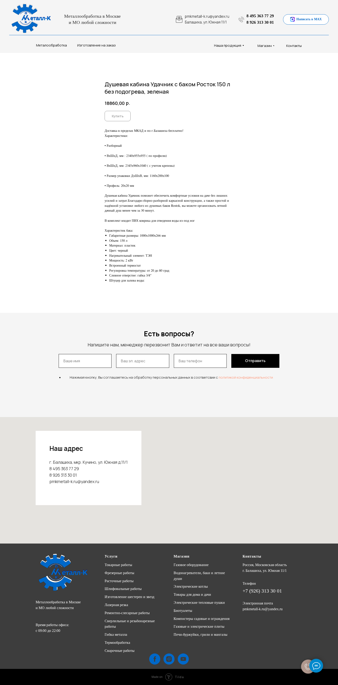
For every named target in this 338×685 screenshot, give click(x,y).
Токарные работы (118, 565)
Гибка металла (116, 634)
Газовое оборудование (191, 565)
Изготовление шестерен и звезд (129, 597)
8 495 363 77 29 (260, 16)
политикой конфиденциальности (246, 377)
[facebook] (154, 659)
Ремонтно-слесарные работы (127, 613)
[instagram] (169, 659)
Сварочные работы (120, 651)
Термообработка (117, 643)
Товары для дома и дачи (192, 594)
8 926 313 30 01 (260, 22)
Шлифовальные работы (123, 589)
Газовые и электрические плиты (199, 626)
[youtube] (183, 659)
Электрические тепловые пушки (199, 602)
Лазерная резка (116, 605)
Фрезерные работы (119, 573)
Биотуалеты (183, 611)
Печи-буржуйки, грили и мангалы (200, 634)
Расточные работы (119, 581)
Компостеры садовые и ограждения (201, 619)
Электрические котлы (191, 586)
